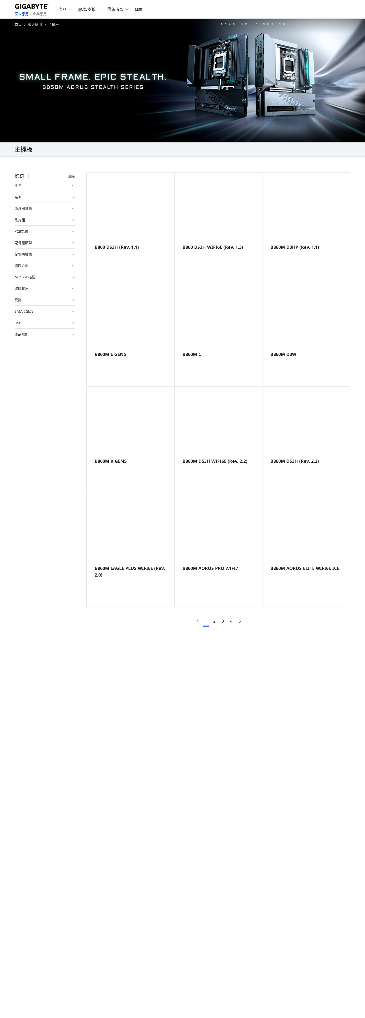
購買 (139, 9)
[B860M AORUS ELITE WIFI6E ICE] (306, 532)
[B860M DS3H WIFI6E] (218, 425)
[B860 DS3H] (130, 211)
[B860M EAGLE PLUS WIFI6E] (130, 532)
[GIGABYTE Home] (33, 5)
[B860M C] (218, 318)
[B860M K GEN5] (130, 425)
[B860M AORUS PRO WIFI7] (218, 532)
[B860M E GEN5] (130, 318)
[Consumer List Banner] (182, 80)
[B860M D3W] (306, 318)
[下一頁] (239, 621)
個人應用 (22, 13)
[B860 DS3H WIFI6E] (218, 211)
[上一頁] (197, 621)
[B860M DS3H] (306, 425)
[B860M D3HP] (306, 211)
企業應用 (40, 13)
